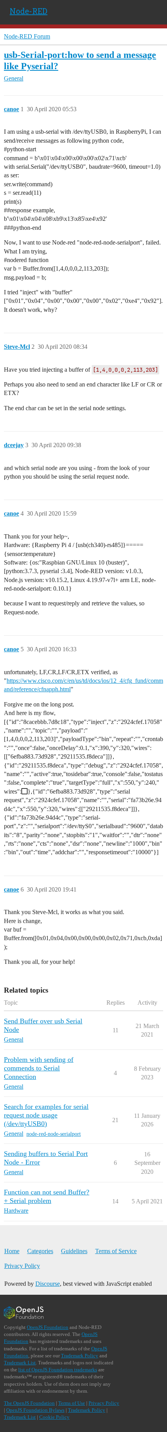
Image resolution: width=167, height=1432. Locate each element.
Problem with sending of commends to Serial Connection (38, 1068)
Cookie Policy (54, 1417)
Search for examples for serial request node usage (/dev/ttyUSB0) (46, 1115)
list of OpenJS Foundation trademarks (57, 1370)
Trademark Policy (79, 1356)
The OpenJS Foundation (29, 1403)
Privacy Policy (22, 1265)
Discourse (47, 1283)
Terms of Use (71, 1403)
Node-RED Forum (27, 36)
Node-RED (28, 11)
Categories (40, 1251)
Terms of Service (116, 1251)
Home (11, 1251)
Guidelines (74, 1251)
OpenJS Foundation (47, 1327)
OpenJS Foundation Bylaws (35, 1410)
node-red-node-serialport (53, 1134)
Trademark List (20, 1363)
